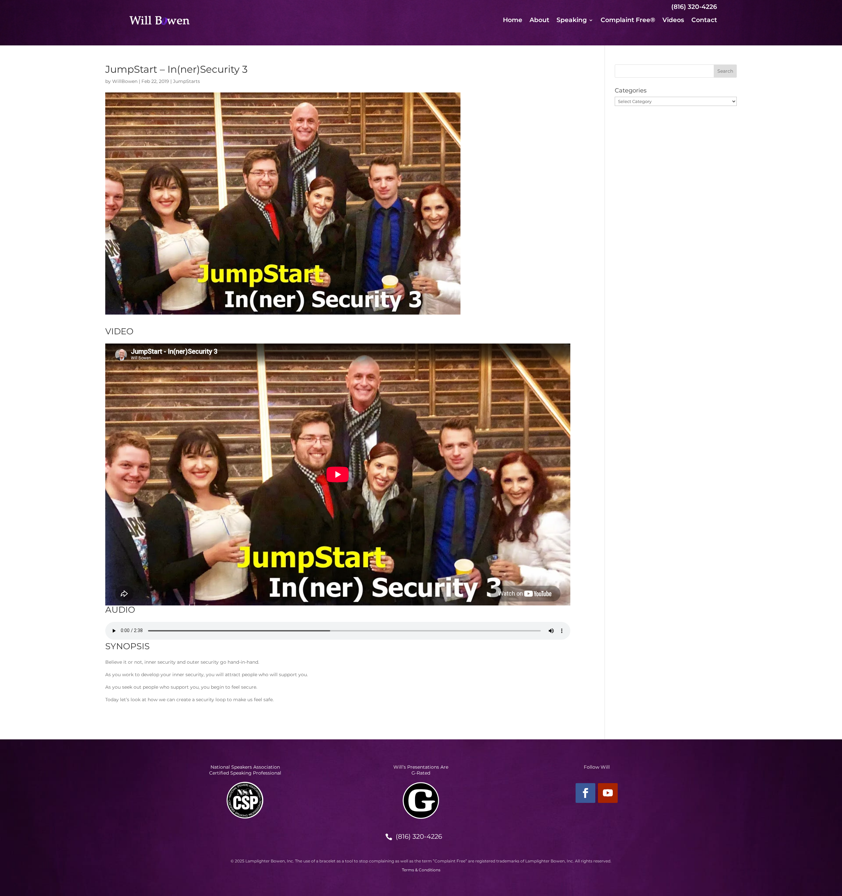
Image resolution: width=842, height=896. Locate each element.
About (539, 21)
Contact (704, 21)
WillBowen (124, 81)
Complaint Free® (628, 21)
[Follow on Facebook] (585, 793)
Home (512, 21)
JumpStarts (186, 81)
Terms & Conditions (421, 869)
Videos (673, 21)
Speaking (572, 21)
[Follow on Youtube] (608, 793)
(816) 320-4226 (419, 836)
